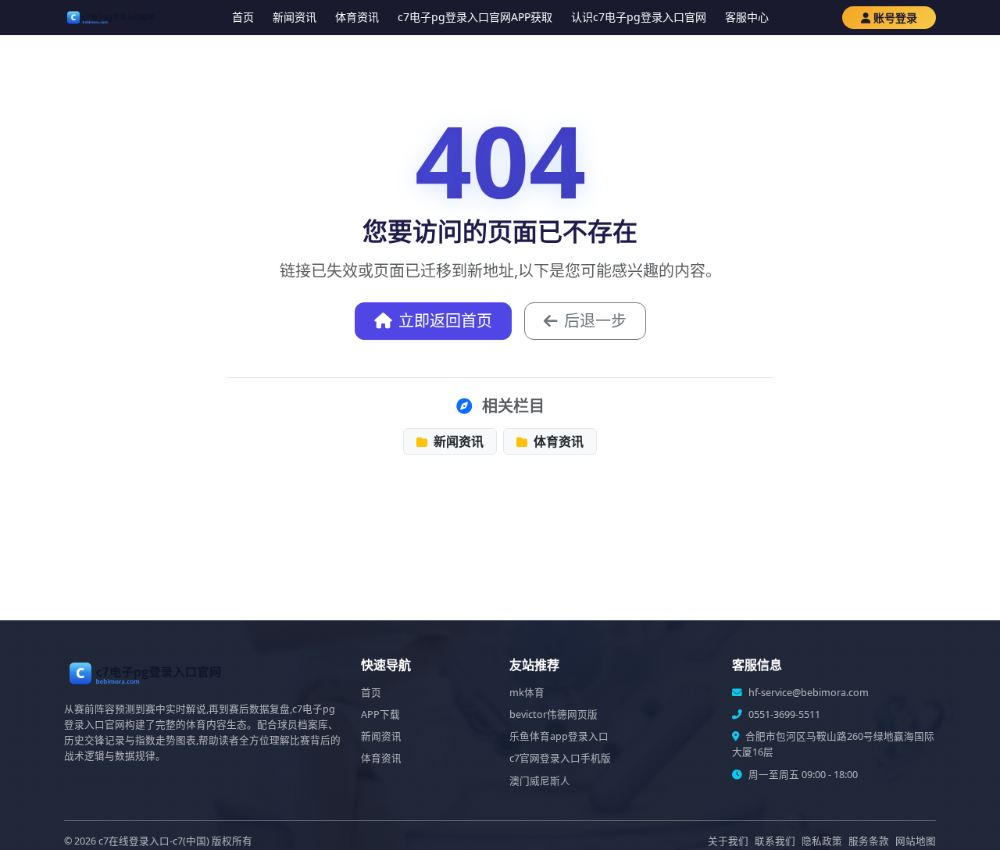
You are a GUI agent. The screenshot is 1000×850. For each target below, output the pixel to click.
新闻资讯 (294, 16)
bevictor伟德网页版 (553, 714)
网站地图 (915, 841)
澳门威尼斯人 (539, 781)
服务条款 (868, 841)
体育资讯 (357, 16)
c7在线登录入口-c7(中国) (153, 841)
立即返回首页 (445, 320)
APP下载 (380, 714)
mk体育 (527, 692)
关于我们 (728, 841)
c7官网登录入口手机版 (560, 758)
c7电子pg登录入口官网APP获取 (475, 16)
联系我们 (775, 841)
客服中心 (747, 16)
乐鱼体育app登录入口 (559, 736)
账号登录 (895, 17)
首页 (243, 16)
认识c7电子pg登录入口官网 (638, 16)
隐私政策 (822, 841)
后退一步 (595, 320)
